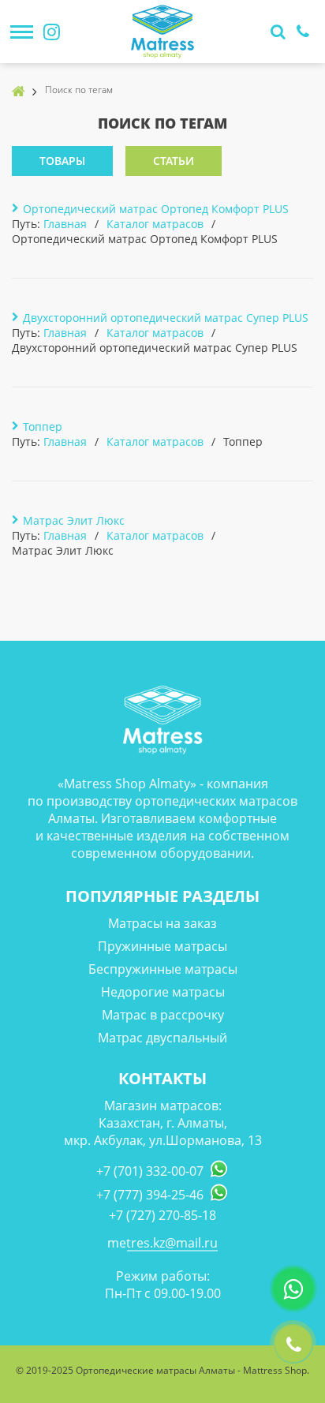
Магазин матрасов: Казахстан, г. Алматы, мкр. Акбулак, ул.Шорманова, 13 (163, 1123)
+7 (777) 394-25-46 (150, 1194)
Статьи (173, 160)
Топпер (42, 426)
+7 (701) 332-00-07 (150, 1171)
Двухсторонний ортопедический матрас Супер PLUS (165, 317)
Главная (65, 223)
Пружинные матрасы (162, 946)
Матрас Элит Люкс (74, 520)
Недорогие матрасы (163, 992)
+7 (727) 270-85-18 (162, 1215)
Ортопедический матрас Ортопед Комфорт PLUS (156, 208)
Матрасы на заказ (162, 923)
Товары (62, 160)
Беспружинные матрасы (162, 969)
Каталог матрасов (155, 223)
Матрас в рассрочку (163, 1014)
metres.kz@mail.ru (162, 1242)
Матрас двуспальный (162, 1037)
